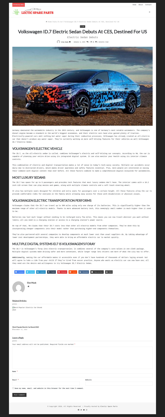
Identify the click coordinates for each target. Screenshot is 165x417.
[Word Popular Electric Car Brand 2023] (28, 315)
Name (15, 371)
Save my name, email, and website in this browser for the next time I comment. (49, 388)
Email (15, 380)
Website (88, 380)
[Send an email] (69, 42)
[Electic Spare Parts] (32, 12)
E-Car (60, 22)
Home (134, 5)
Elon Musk (64, 42)
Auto (55, 22)
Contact (148, 5)
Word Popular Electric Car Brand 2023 (25, 327)
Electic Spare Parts (109, 406)
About (141, 5)
